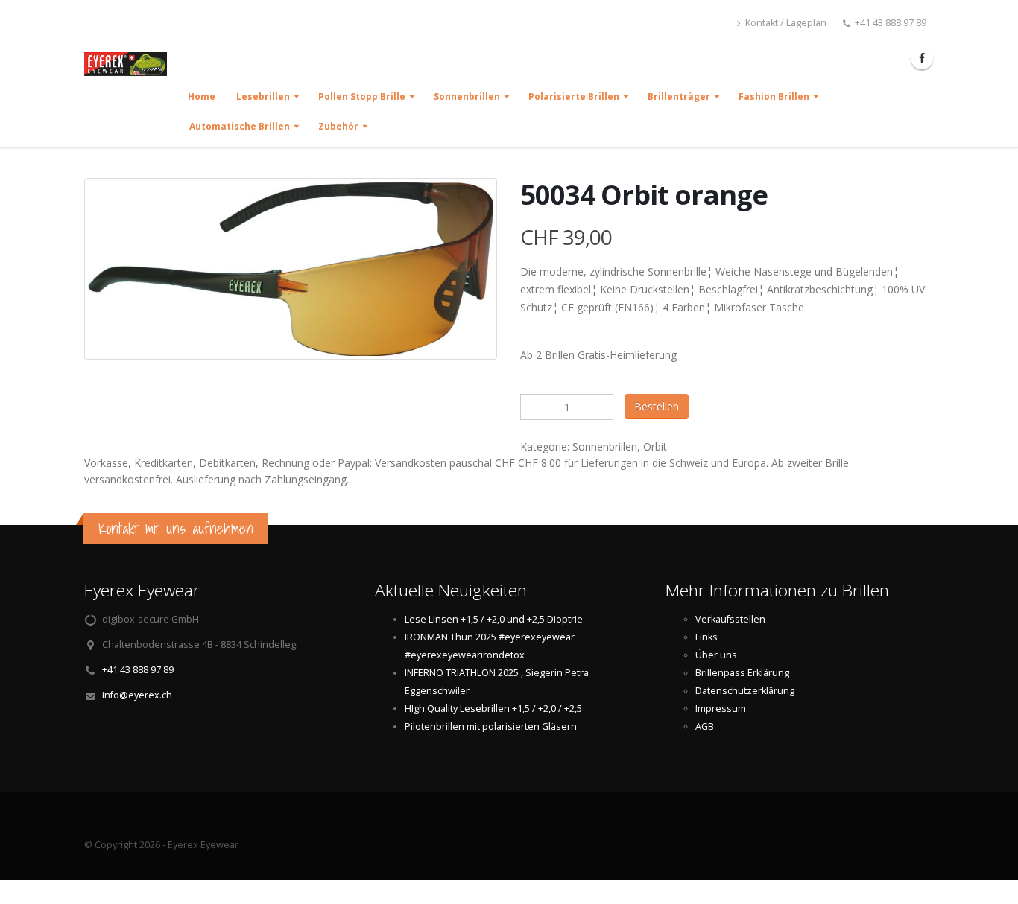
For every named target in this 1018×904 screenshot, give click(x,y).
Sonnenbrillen (467, 96)
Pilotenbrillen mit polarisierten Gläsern (491, 726)
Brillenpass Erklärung (742, 672)
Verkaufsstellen (730, 619)
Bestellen (656, 406)
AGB (704, 726)
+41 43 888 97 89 (138, 669)
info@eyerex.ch (137, 695)
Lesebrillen (263, 96)
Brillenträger (679, 96)
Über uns (716, 655)
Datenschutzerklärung (744, 690)
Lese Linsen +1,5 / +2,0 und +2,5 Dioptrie (494, 619)
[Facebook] (922, 58)
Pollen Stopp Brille (361, 96)
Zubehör (338, 126)
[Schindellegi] (131, 70)
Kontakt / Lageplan (784, 22)
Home (201, 96)
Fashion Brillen (774, 96)
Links (706, 637)
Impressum (720, 708)
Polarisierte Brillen (573, 96)
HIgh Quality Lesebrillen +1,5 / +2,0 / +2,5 (493, 708)
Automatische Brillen (239, 126)
